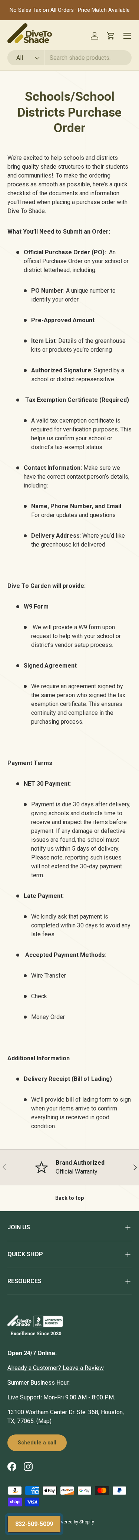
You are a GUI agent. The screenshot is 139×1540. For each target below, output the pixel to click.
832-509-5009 (34, 1523)
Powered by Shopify (74, 1522)
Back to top (69, 1198)
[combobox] (69, 57)
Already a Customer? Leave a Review (55, 1367)
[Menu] (127, 36)
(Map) (44, 1420)
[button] (111, 36)
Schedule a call (37, 1443)
